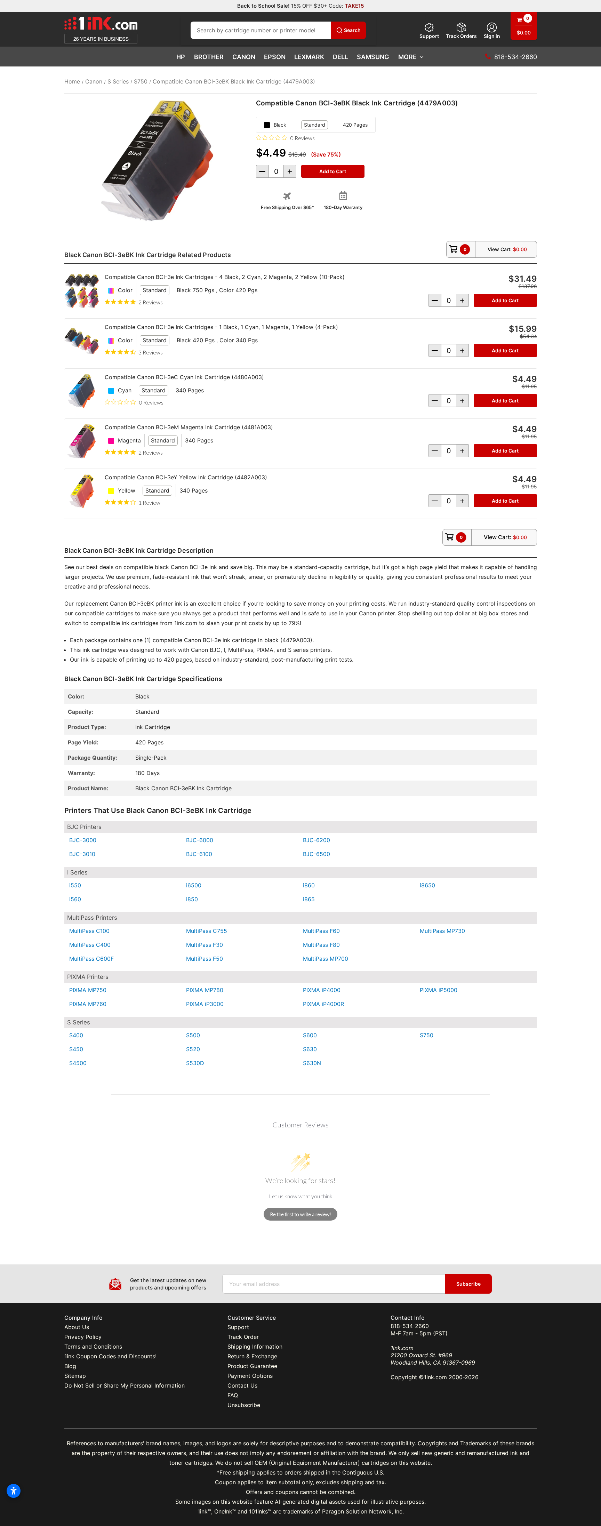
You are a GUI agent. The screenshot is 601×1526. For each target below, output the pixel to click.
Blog (70, 1366)
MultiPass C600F (91, 958)
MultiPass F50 (204, 958)
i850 (192, 899)
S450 (76, 1049)
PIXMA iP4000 (321, 989)
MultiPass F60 (321, 930)
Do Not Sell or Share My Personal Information (124, 1385)
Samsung (373, 57)
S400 (76, 1035)
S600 (310, 1035)
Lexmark (309, 57)
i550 (75, 885)
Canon (243, 57)
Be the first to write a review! (300, 1214)
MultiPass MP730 (442, 930)
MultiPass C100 (89, 930)
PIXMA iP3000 (205, 1003)
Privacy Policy (83, 1336)
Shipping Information (254, 1346)
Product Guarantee (252, 1366)
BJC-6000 (199, 840)
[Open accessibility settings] (14, 1491)
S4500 (78, 1063)
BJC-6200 (316, 840)
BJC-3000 (82, 840)
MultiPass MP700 (325, 958)
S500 (193, 1035)
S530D (195, 1063)
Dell (340, 57)
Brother (209, 57)
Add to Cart (505, 300)
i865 (309, 899)
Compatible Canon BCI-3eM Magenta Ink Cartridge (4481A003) (189, 427)
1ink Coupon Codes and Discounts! (110, 1356)
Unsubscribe (243, 1404)
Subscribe (468, 1284)
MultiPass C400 (90, 944)
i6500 (193, 885)
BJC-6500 (316, 853)
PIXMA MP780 (204, 989)
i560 (75, 899)
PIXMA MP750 (87, 989)
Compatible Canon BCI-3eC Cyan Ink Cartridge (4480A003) (184, 377)
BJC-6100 (199, 853)
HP (180, 57)
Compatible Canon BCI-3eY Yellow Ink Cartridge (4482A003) (186, 477)
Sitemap (75, 1375)
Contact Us (242, 1385)
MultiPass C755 (206, 930)
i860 (309, 885)
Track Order (243, 1336)
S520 (193, 1049)
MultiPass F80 (321, 944)
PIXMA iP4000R (323, 1003)
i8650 (427, 885)
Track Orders (461, 36)
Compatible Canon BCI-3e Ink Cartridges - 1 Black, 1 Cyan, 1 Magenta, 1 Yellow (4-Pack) (221, 326)
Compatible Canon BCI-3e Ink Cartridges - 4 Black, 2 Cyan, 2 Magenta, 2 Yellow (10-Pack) (225, 276)
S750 (426, 1035)
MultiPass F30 (204, 944)
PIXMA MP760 (87, 1003)
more (407, 57)
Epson (275, 57)
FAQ (232, 1395)
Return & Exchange (252, 1356)
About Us (76, 1327)
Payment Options (250, 1375)
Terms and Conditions (93, 1346)
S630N (312, 1063)
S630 (310, 1049)
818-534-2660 (410, 1326)
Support (429, 36)
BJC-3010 (82, 853)
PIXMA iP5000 (438, 989)
